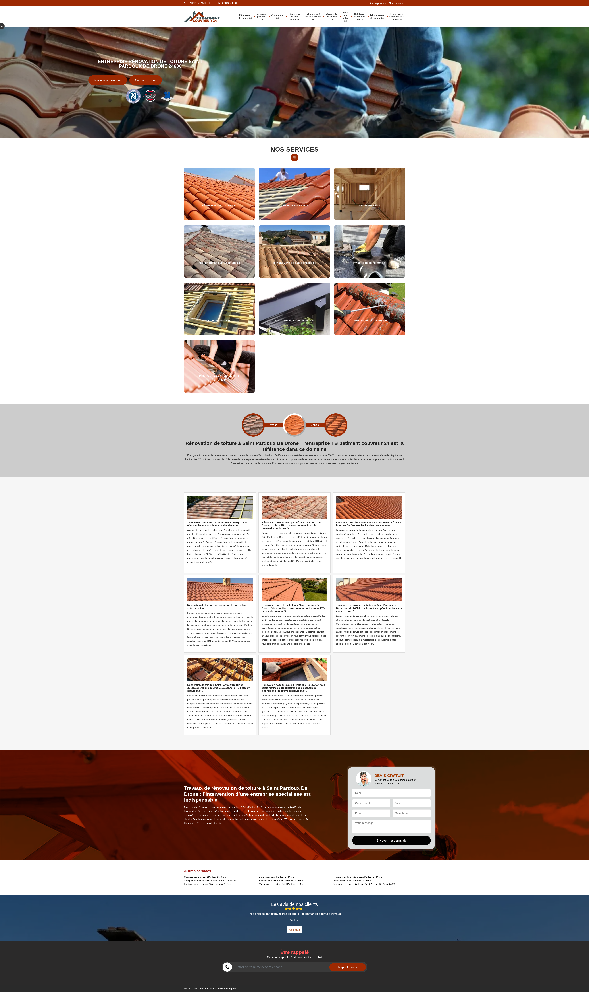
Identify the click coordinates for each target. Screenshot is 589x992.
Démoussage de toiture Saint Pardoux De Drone (281, 884)
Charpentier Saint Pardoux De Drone (276, 877)
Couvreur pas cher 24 (261, 17)
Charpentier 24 (277, 16)
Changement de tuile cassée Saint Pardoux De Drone (210, 880)
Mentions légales (227, 988)
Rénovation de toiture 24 (245, 16)
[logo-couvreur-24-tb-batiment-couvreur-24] (206, 16)
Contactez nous (145, 80)
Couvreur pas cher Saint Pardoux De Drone (205, 877)
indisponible (200, 3)
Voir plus (294, 929)
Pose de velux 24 (345, 16)
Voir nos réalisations (107, 80)
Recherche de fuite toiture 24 (294, 17)
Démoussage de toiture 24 (377, 16)
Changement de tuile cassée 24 (313, 17)
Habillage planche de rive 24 (359, 17)
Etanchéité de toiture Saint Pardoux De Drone (280, 880)
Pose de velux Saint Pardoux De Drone (352, 880)
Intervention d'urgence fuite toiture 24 (397, 17)
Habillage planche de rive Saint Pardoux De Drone (208, 884)
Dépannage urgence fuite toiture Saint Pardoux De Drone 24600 (364, 884)
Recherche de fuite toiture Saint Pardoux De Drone (357, 877)
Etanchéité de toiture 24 (331, 17)
